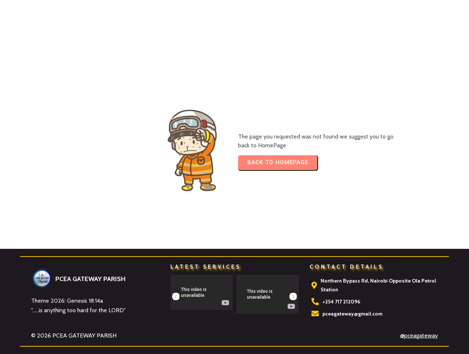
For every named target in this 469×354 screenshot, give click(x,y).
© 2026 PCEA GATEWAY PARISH (74, 335)
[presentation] (176, 296)
